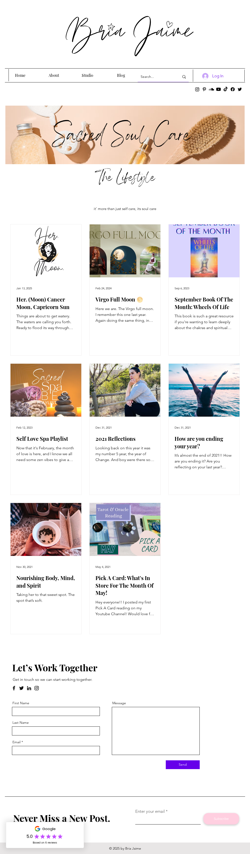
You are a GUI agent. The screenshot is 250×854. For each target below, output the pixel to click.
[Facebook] (232, 89)
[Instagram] (197, 89)
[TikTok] (225, 89)
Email (16, 742)
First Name (20, 703)
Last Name (20, 722)
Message (119, 703)
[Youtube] (218, 89)
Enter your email (150, 811)
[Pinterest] (204, 89)
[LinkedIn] (29, 688)
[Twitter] (239, 89)
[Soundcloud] (211, 89)
